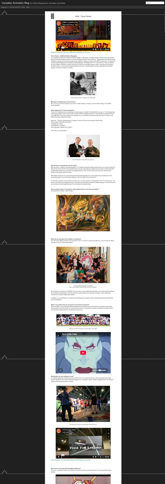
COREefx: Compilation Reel (58, 52)
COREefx (101, 57)
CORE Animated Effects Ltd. (76, 52)
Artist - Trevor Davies (83, 16)
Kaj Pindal (53, 470)
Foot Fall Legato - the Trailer (59, 460)
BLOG (23, 7)
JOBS (27, 7)
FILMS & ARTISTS (15, 7)
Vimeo (88, 52)
